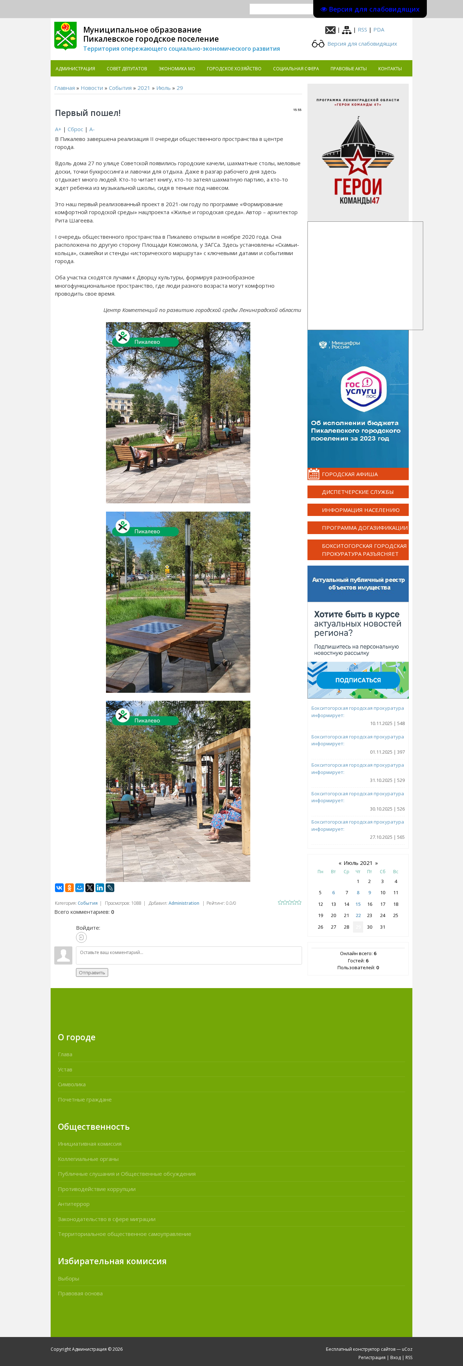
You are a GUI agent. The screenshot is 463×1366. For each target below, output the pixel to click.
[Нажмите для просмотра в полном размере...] (178, 412)
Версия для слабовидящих (361, 43)
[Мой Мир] (79, 887)
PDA (378, 29)
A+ (58, 129)
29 (180, 87)
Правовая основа (80, 1293)
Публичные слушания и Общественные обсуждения (127, 1173)
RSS (362, 29)
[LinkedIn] (99, 887)
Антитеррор (74, 1203)
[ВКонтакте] (59, 887)
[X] (89, 887)
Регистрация (372, 1357)
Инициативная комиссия (90, 1143)
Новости (92, 87)
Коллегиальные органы (88, 1158)
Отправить (92, 972)
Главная (64, 87)
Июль (163, 87)
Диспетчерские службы (358, 491)
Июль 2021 (358, 862)
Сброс (75, 129)
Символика (72, 1084)
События (120, 87)
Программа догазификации (365, 527)
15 (358, 904)
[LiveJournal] (110, 887)
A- (92, 129)
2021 (143, 87)
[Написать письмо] (330, 29)
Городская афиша (350, 474)
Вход (395, 1357)
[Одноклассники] (69, 887)
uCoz (407, 1349)
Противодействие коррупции (97, 1188)
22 (358, 915)
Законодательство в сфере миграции (107, 1219)
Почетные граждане (85, 1099)
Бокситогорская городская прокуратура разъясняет (364, 550)
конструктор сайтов (374, 1349)
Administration (184, 903)
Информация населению (361, 509)
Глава (65, 1054)
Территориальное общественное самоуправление (124, 1233)
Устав (65, 1069)
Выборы (68, 1278)
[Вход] (81, 937)
